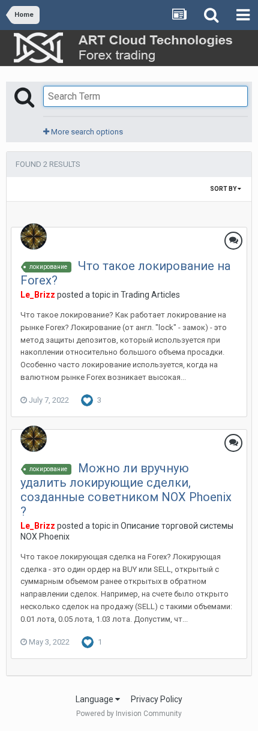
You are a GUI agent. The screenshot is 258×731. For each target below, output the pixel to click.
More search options (86, 131)
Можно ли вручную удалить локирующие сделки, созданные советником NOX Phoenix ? (126, 490)
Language (95, 699)
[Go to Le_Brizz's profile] (33, 236)
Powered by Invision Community (129, 713)
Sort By (224, 188)
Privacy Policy (156, 699)
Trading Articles (150, 294)
